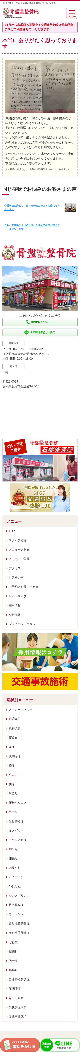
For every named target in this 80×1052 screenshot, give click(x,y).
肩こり (13, 793)
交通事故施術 (18, 1016)
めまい (13, 774)
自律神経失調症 (19, 979)
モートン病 (16, 914)
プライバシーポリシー (24, 624)
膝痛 (12, 765)
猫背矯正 (15, 718)
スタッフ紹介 (18, 540)
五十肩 (13, 811)
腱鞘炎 (13, 951)
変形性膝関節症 (19, 923)
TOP (12, 531)
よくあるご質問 (19, 559)
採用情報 (15, 605)
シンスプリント (19, 895)
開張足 (13, 858)
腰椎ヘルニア (18, 802)
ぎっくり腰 (16, 997)
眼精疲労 (15, 728)
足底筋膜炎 (16, 904)
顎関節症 (15, 988)
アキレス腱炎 (18, 839)
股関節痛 (15, 756)
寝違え (13, 737)
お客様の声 (16, 577)
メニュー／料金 (19, 549)
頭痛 (12, 746)
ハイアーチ (16, 877)
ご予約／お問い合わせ (24, 586)
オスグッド (16, 830)
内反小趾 (15, 867)
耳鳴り (13, 970)
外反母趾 (15, 886)
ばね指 (13, 942)
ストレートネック (21, 709)
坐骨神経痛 (16, 821)
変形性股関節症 (19, 932)
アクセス (15, 568)
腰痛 (12, 784)
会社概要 (15, 614)
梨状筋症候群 (18, 1007)
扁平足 (13, 849)
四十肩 (13, 960)
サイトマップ (18, 596)
